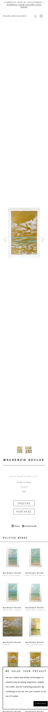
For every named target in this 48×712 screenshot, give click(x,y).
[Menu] (41, 16)
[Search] (35, 16)
